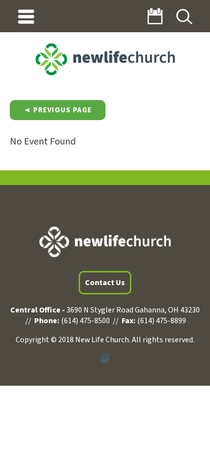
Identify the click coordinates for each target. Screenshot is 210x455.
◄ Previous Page (57, 110)
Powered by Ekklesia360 (105, 358)
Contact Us (105, 282)
